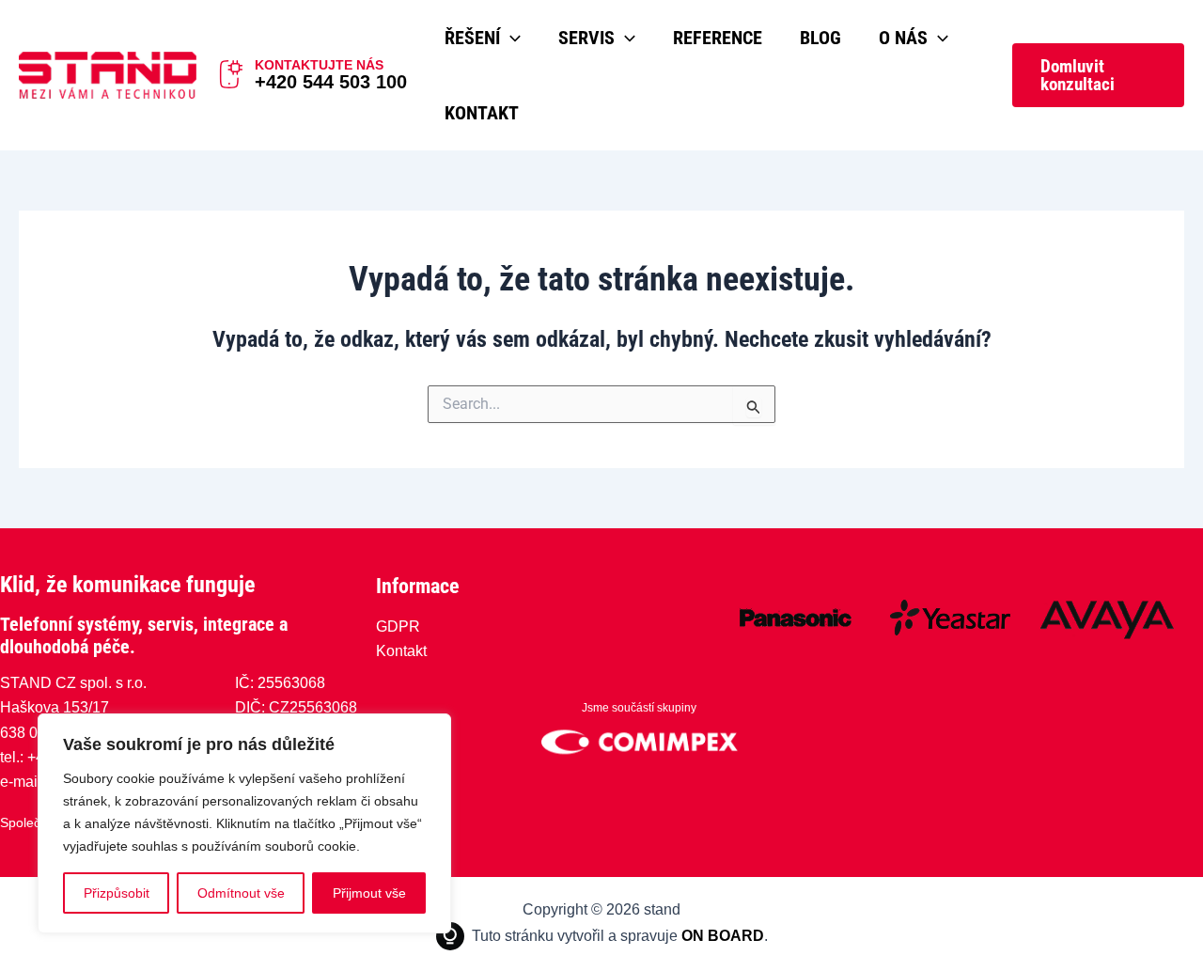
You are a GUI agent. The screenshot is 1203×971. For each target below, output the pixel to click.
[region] (244, 823)
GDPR (398, 626)
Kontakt (482, 113)
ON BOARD (722, 936)
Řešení (472, 37)
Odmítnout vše (241, 893)
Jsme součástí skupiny (639, 707)
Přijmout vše (369, 893)
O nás (903, 37)
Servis (586, 37)
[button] (510, 37)
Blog (820, 37)
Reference (717, 37)
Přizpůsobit (116, 893)
